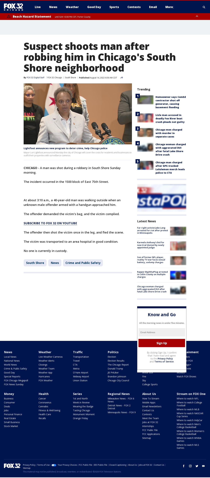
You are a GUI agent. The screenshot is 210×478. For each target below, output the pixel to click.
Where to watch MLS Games (188, 446)
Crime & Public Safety (15, 368)
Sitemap (146, 438)
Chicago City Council (118, 380)
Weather (45, 352)
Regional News (119, 394)
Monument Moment (84, 414)
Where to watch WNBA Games (189, 439)
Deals (7, 406)
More (169, 7)
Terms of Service (164, 361)
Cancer (42, 398)
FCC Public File (150, 430)
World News (10, 364)
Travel (76, 360)
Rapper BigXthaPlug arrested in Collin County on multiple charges (152, 274)
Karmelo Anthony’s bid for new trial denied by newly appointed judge (150, 245)
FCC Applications (151, 434)
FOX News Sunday (13, 384)
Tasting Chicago (81, 410)
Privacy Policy (165, 358)
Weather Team (46, 368)
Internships (148, 426)
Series (77, 394)
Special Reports (12, 376)
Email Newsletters (151, 406)
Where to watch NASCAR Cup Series (190, 415)
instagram (190, 466)
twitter (197, 466)
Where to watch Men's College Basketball (189, 426)
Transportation (81, 356)
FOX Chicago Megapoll (16, 380)
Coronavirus (45, 402)
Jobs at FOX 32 (150, 422)
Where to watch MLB (188, 409)
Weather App (45, 372)
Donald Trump (115, 368)
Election (112, 356)
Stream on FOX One (191, 394)
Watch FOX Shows (186, 376)
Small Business (12, 422)
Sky (144, 380)
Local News (10, 356)
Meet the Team (150, 418)
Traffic (78, 352)
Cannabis (43, 406)
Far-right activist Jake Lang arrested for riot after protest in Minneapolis (152, 230)
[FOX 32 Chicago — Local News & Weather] (15, 7)
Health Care (45, 414)
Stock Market (11, 426)
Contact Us (148, 410)
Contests (147, 414)
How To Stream (150, 398)
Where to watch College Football (189, 404)
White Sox (147, 372)
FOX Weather (46, 380)
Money (9, 394)
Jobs (6, 410)
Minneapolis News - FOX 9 (122, 412)
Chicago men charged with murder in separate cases (169, 133)
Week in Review (81, 402)
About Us (149, 394)
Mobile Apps (148, 402)
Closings (43, 364)
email (203, 466)
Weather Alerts (46, 360)
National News (12, 360)
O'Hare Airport (80, 372)
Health (44, 394)
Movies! (181, 372)
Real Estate (10, 418)
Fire (144, 376)
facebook (183, 466)
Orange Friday (80, 418)
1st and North (80, 398)
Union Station (80, 380)
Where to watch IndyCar (189, 420)
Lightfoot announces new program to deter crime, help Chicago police (65, 148)
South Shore (70, 77)
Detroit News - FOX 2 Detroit (119, 407)
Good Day (9, 372)
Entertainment (188, 352)
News (55, 263)
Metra (76, 368)
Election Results (116, 360)
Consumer (9, 402)
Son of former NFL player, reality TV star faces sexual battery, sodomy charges (151, 260)
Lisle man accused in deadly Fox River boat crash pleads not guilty (170, 118)
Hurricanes (44, 376)
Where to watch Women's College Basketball (190, 432)
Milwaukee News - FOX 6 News (121, 400)
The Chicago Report (118, 364)
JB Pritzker (113, 372)
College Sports (150, 384)
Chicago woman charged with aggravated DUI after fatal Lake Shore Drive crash (152, 289)
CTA (75, 364)
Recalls (42, 418)
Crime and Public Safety (82, 263)
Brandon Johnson (117, 376)
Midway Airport (81, 376)
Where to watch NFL (188, 398)
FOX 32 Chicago (54, 77)
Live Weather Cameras (51, 356)
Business (8, 398)
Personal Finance (13, 414)
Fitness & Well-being (49, 410)
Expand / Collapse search (204, 7)
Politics (113, 352)
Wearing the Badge (83, 406)
